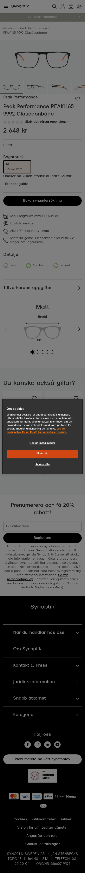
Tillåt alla (42, 454)
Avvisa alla (42, 464)
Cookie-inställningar (42, 443)
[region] (42, 436)
